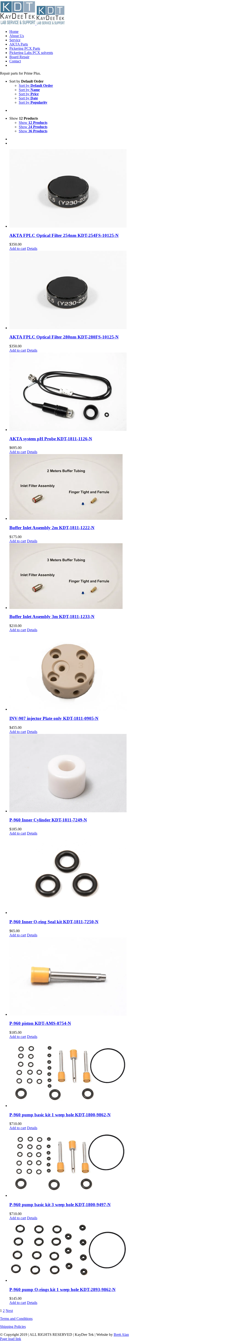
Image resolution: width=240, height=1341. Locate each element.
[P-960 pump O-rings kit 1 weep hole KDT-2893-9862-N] (124, 1251)
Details (32, 249)
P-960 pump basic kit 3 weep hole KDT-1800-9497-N (60, 1204)
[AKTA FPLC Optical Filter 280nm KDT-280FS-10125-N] (124, 290)
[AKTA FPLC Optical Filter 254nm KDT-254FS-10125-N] (124, 188)
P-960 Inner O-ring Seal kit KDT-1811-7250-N (53, 921)
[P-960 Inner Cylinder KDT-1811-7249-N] (124, 773)
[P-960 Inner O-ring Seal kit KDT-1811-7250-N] (124, 875)
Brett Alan (121, 1335)
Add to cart (17, 249)
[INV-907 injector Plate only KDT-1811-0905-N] (124, 671)
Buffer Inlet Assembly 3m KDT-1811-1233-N (51, 616)
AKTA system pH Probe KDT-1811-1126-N (50, 438)
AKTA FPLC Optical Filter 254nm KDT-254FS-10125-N (64, 235)
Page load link (10, 1339)
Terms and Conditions (16, 1319)
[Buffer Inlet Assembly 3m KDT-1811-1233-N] (124, 576)
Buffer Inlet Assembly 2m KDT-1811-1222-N (51, 527)
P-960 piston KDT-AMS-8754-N (40, 1023)
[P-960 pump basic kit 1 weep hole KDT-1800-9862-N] (124, 1073)
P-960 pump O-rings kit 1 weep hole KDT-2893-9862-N (62, 1289)
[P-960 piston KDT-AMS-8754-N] (124, 977)
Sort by (36, 85)
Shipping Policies (13, 1327)
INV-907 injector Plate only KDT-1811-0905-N (53, 718)
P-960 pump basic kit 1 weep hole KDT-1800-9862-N (60, 1114)
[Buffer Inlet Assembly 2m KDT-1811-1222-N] (124, 487)
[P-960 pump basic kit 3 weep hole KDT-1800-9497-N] (124, 1164)
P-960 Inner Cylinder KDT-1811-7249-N (48, 819)
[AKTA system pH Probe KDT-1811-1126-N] (124, 392)
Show (33, 123)
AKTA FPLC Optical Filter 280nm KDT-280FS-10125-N (64, 336)
